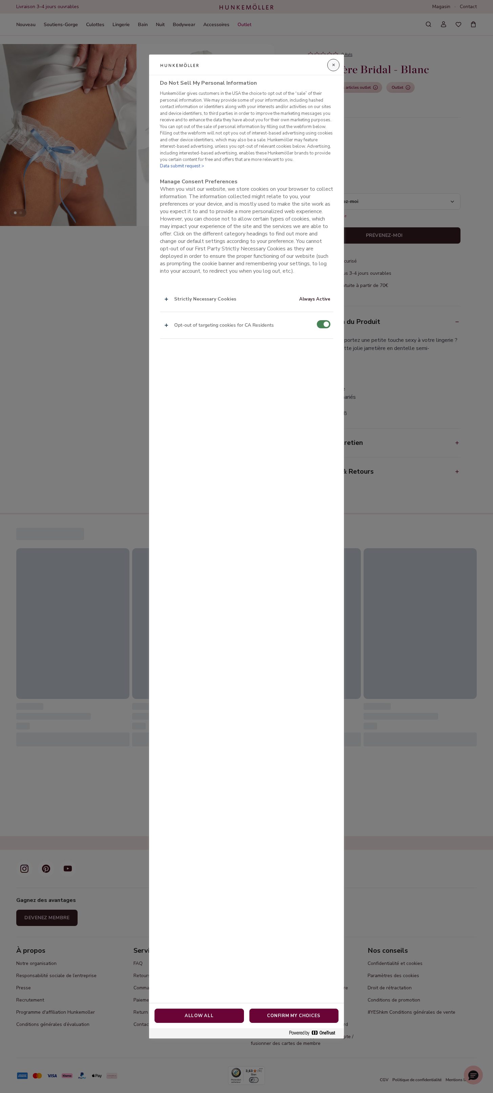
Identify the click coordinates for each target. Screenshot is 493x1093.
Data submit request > (182, 166)
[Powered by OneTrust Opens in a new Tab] (315, 1033)
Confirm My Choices (294, 1016)
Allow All (199, 1016)
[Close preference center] (333, 65)
